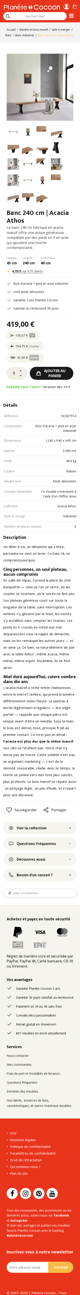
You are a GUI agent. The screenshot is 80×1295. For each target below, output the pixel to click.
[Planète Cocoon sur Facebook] (12, 1193)
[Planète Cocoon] (31, 6)
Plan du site (19, 1173)
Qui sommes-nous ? (25, 1166)
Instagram (18, 1220)
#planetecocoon (20, 1235)
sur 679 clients (27, 271)
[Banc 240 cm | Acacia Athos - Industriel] (13, 132)
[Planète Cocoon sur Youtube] (52, 1193)
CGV (13, 1133)
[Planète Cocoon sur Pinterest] (38, 1193)
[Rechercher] (8, 16)
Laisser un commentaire (25, 893)
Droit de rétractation (26, 1160)
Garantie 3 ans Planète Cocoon (35, 300)
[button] (74, 5)
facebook (61, 1215)
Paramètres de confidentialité (33, 1153)
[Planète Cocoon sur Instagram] (25, 1193)
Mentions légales (23, 1140)
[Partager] (46, 810)
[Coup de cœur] (9, 810)
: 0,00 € (74, 5)
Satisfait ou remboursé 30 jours (36, 308)
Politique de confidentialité (30, 1146)
